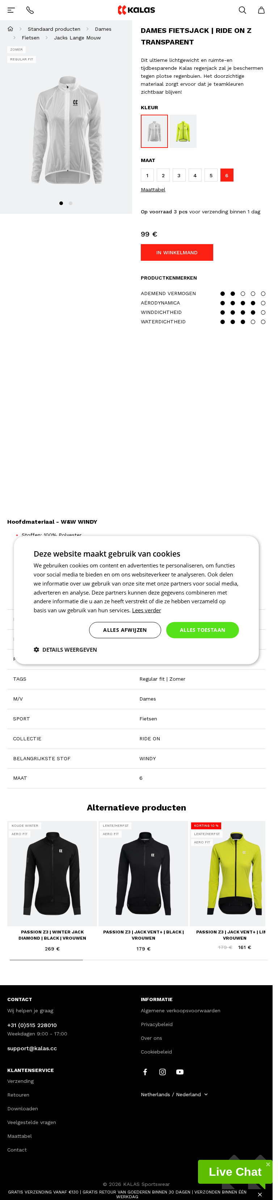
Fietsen (30, 38)
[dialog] (136, 600)
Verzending (20, 1081)
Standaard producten (54, 29)
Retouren (18, 1095)
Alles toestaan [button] (203, 629)
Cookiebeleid (156, 1052)
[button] (65, 649)
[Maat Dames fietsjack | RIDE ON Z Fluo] (183, 131)
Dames (103, 29)
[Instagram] (162, 1071)
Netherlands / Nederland (171, 1094)
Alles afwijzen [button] (125, 629)
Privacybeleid (157, 1024)
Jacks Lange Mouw (77, 38)
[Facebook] (145, 1071)
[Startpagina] (10, 29)
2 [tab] (70, 203)
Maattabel (153, 189)
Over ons (151, 1038)
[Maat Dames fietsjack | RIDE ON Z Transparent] (154, 131)
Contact (17, 1150)
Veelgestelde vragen (31, 1122)
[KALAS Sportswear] (136, 10)
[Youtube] (180, 1071)
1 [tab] (61, 203)
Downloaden (22, 1108)
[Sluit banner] (259, 1194)
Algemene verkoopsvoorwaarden (180, 1010)
